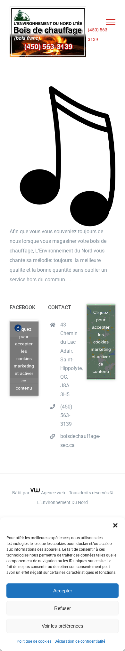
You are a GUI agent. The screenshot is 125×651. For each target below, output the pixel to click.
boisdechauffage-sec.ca (68, 440)
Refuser (62, 608)
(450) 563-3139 (98, 34)
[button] (115, 525)
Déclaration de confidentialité (79, 641)
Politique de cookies (34, 641)
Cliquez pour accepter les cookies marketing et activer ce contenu (24, 358)
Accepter (62, 590)
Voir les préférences (62, 626)
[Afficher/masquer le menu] (111, 22)
